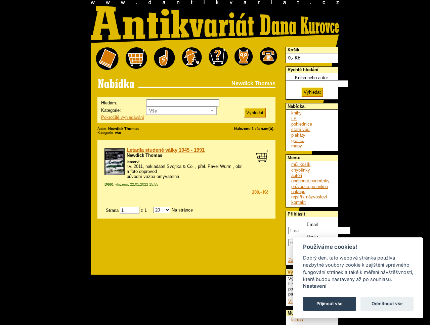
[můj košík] (136, 59)
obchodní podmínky (310, 180)
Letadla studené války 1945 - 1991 (166, 150)
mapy (296, 145)
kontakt (298, 202)
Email (312, 224)
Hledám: (109, 102)
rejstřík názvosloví (309, 196)
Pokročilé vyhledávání (122, 117)
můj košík (300, 164)
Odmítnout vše (387, 303)
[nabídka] (107, 59)
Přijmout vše (329, 303)
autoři (296, 175)
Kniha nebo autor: (312, 77)
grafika (297, 140)
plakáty (298, 135)
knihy (296, 112)
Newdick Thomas (144, 155)
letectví (133, 162)
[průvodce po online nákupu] (218, 59)
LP (294, 118)
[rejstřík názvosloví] (243, 59)
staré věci (300, 129)
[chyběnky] (192, 59)
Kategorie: (111, 110)
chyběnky (300, 170)
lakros (297, 319)
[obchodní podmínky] (164, 59)
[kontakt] (268, 59)
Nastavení (315, 286)
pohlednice (301, 124)
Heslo (312, 236)
